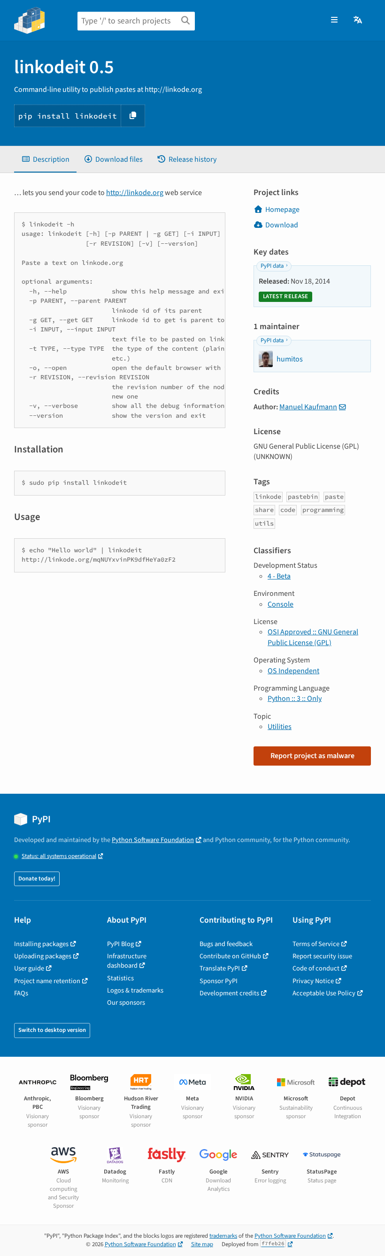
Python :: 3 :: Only (295, 698)
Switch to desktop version (52, 1030)
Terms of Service (316, 944)
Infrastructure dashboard (126, 960)
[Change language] (358, 20)
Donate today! (36, 878)
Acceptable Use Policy (324, 993)
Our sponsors (126, 1003)
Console (280, 604)
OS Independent (293, 671)
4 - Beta (279, 576)
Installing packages (41, 944)
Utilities (280, 727)
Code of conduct (316, 968)
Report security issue (322, 956)
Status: (59, 856)
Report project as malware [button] (312, 756)
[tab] (45, 159)
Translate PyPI (220, 968)
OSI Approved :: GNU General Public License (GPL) (313, 637)
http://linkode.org (134, 193)
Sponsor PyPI (219, 981)
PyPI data (272, 266)
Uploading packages (42, 956)
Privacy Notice (313, 981)
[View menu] (334, 20)
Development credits (229, 993)
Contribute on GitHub (230, 956)
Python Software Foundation (153, 840)
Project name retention (47, 981)
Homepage (282, 209)
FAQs (21, 993)
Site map (202, 1244)
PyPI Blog (120, 944)
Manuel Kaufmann (308, 407)
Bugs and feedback (226, 944)
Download (281, 225)
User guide (29, 968)
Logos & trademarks (135, 990)
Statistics (120, 978)
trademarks (223, 1236)
